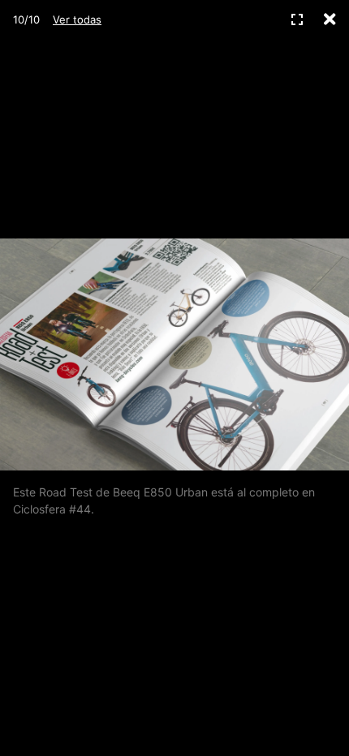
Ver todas (77, 19)
